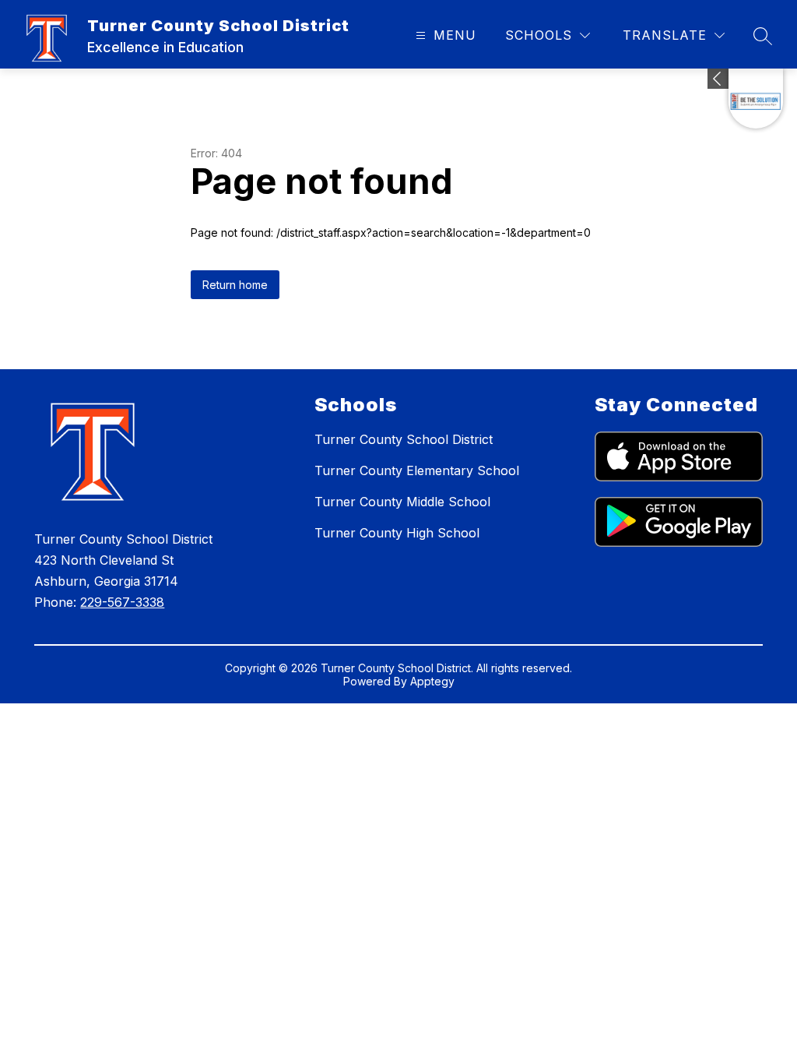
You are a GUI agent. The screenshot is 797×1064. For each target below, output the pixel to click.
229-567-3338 (122, 602)
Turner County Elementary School (416, 470)
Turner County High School (396, 533)
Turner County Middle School (402, 501)
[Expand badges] (718, 79)
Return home (235, 284)
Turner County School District (403, 439)
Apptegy (432, 681)
